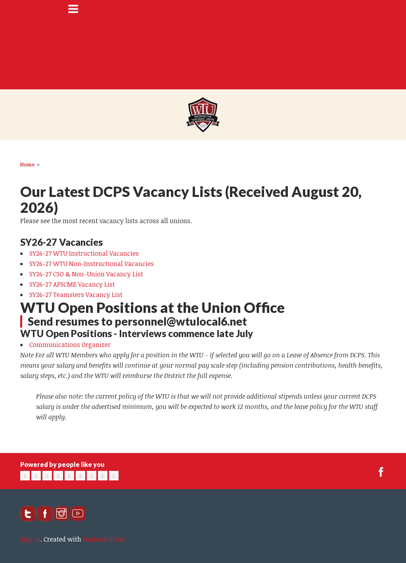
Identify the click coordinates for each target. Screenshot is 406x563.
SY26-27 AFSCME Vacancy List (72, 284)
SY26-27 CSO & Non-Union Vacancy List (86, 274)
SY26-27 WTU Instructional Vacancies (84, 253)
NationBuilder (103, 539)
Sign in (30, 539)
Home (27, 164)
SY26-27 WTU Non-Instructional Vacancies (91, 263)
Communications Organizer (70, 344)
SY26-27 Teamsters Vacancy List (76, 294)
